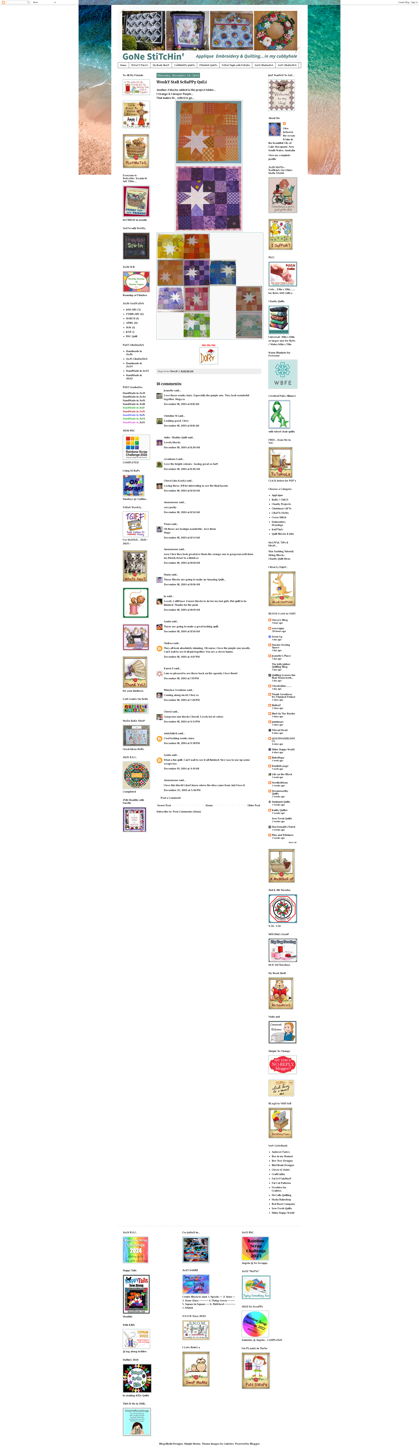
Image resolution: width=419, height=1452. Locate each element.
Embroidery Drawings (279, 524)
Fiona (167, 524)
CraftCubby (278, 1174)
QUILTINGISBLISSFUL (283, 740)
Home (123, 65)
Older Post (253, 805)
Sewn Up (277, 636)
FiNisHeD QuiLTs (208, 65)
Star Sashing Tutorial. (281, 551)
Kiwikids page (280, 766)
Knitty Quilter (280, 810)
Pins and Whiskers (282, 835)
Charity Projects (281, 504)
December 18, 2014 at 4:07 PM (182, 656)
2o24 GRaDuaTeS (264, 65)
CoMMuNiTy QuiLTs (184, 65)
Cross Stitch (279, 517)
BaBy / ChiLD (280, 499)
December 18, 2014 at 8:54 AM (182, 537)
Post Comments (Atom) (187, 811)
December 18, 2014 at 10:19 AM (182, 609)
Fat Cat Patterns (281, 1183)
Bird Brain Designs (283, 1165)
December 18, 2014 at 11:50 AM (182, 631)
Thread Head (279, 730)
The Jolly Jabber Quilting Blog (281, 665)
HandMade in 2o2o (134, 396)
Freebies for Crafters (279, 1189)
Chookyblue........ (281, 686)
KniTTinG (277, 529)
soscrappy (278, 628)
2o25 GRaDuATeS (287, 65)
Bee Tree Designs (282, 1160)
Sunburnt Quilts (281, 801)
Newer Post (164, 805)
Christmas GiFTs (281, 508)
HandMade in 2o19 (134, 400)
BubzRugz (278, 757)
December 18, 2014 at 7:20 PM (182, 700)
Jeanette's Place (281, 655)
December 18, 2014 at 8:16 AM (181, 404)
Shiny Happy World (283, 749)
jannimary (278, 721)
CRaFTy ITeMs (280, 512)
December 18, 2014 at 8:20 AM (182, 447)
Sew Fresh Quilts (282, 818)
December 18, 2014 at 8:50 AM (182, 490)
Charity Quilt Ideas (279, 558)
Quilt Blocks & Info (283, 533)
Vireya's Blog (280, 620)
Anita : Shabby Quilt (175, 437)
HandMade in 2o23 (137, 370)
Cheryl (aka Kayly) (175, 480)
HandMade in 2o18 (134, 404)
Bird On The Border (283, 713)
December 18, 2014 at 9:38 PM (182, 743)
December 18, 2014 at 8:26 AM (182, 469)
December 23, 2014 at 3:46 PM (182, 790)
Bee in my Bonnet (282, 1156)
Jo (165, 596)
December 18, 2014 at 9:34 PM (182, 721)
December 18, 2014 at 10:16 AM (182, 584)
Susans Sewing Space (281, 646)
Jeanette (168, 390)
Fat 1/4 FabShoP (281, 1178)
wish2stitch (170, 733)
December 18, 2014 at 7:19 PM (181, 678)
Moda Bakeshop (281, 1199)
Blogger (254, 1443)
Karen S (168, 668)
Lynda (167, 621)
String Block (275, 555)
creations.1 (170, 459)
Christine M (170, 415)
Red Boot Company (283, 1204)
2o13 (134, 422)
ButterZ (276, 705)
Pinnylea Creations (175, 690)
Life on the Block (282, 774)
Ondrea (168, 643)
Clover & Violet (281, 1169)
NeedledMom (280, 782)
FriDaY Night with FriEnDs (236, 65)
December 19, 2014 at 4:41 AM (181, 768)
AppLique (277, 495)
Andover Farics (281, 1152)
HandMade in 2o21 (134, 393)
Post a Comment (171, 797)
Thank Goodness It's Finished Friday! (283, 695)
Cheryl (168, 711)
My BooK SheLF (161, 65)
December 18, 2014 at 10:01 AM (182, 562)
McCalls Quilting (281, 1195)
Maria (167, 574)
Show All (292, 842)
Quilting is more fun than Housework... (283, 676)
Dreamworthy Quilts (280, 792)
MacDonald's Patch (283, 826)
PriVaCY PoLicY (139, 65)
